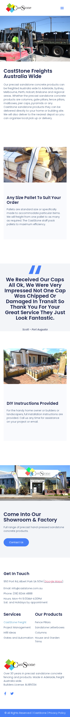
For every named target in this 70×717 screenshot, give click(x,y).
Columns (41, 632)
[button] (62, 8)
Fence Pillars (43, 622)
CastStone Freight (15, 622)
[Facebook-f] (5, 693)
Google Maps (53, 581)
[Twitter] (12, 693)
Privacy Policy (57, 713)
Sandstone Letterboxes (49, 627)
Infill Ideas (10, 632)
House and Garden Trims (47, 639)
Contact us (16, 542)
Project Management (17, 627)
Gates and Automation (18, 638)
